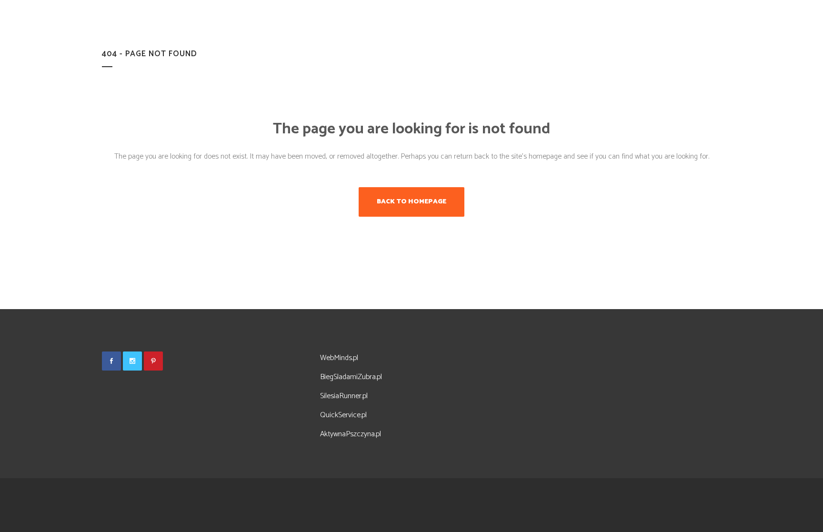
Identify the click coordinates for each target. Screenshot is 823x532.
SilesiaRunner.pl (344, 396)
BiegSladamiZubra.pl (351, 377)
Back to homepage (411, 201)
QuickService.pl (343, 415)
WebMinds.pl (339, 357)
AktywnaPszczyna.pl (350, 434)
